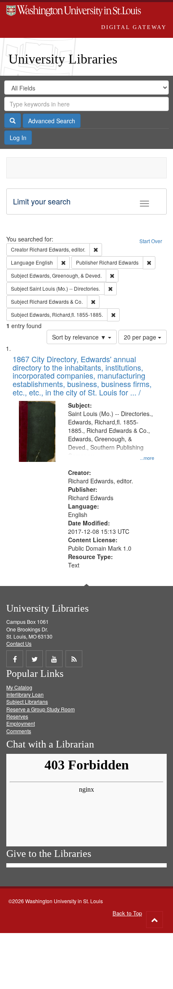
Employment (20, 723)
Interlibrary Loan (25, 694)
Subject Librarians (27, 701)
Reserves (17, 716)
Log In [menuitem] (18, 137)
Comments (18, 730)
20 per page (141, 337)
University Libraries (62, 58)
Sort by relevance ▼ (80, 337)
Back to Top (127, 913)
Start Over (150, 240)
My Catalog (19, 687)
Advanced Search (51, 121)
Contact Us (18, 643)
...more (147, 457)
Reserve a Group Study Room (40, 709)
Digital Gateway (134, 27)
